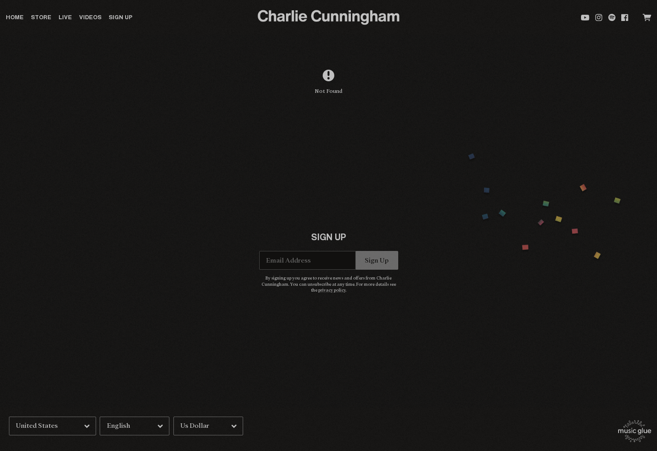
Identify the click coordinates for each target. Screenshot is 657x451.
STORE (41, 17)
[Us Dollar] (208, 426)
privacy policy (331, 290)
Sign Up (120, 17)
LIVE (65, 17)
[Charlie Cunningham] (328, 17)
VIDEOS (90, 17)
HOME (15, 17)
